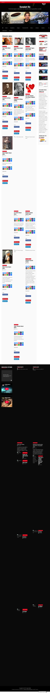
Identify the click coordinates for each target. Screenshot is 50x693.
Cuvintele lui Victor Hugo (6, 98)
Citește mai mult (4, 66)
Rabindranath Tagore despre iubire (29, 48)
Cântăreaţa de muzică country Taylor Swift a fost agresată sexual (38, 445)
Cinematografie (20, 367)
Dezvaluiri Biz (25, 6)
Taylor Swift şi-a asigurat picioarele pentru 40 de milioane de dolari (40, 460)
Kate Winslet (25, 611)
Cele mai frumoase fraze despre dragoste (30, 96)
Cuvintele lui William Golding (18, 99)
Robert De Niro (25, 462)
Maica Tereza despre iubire (6, 267)
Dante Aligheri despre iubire (7, 153)
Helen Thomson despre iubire (19, 326)
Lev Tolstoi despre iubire (18, 213)
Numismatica (4, 30)
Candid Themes (35, 689)
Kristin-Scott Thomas (20, 444)
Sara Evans (40, 531)
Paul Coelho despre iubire (6, 48)
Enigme (18, 27)
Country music (35, 442)
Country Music (36, 367)
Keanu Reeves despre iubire (18, 48)
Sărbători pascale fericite (29, 261)
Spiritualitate (4, 46)
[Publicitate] (43, 59)
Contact (10, 30)
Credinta (42, 27)
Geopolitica (12, 27)
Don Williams (40, 606)
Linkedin (5, 78)
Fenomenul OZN (25, 27)
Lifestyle (37, 27)
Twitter (5, 73)
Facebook (5, 71)
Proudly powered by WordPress (17, 689)
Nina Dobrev (24, 537)
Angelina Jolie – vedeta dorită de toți (25, 456)
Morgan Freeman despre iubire (29, 213)
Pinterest (5, 75)
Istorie (6, 27)
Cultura (31, 27)
